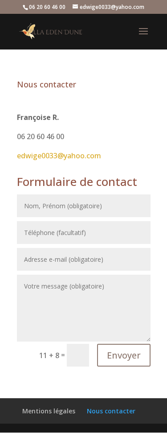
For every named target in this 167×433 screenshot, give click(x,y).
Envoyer (124, 355)
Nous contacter (111, 411)
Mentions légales (48, 411)
